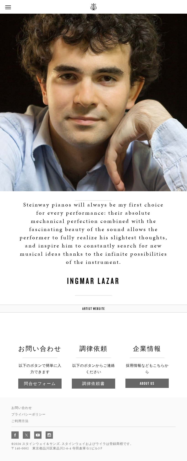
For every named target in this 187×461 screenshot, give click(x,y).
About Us (147, 383)
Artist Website (93, 308)
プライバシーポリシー (28, 414)
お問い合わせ (21, 408)
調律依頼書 (93, 383)
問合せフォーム (40, 383)
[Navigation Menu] (8, 6)
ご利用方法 (20, 421)
